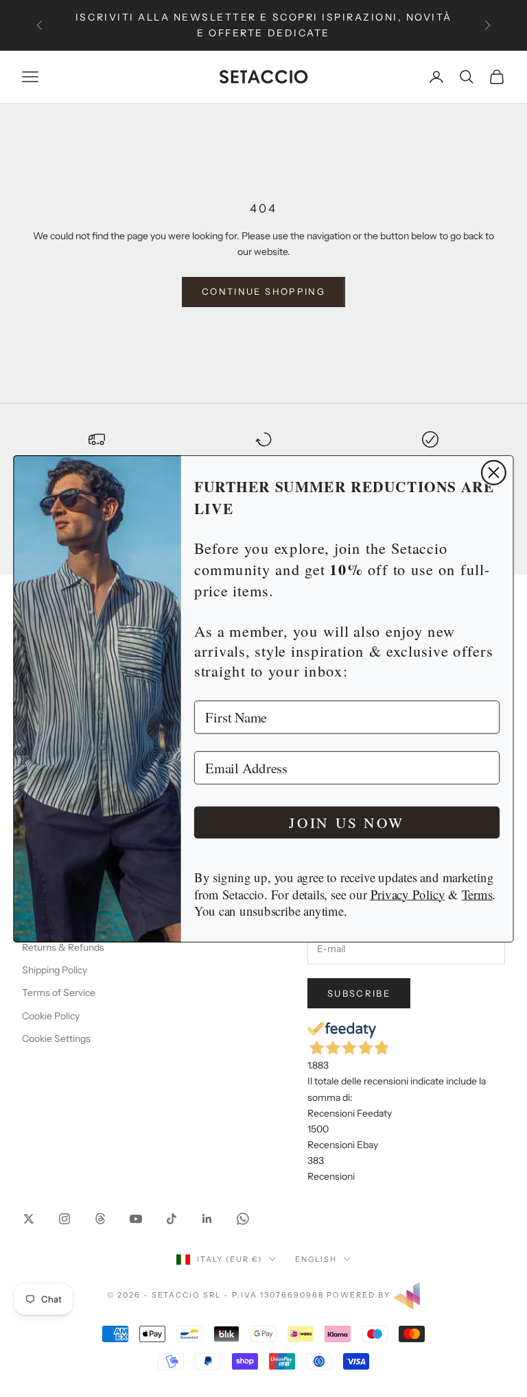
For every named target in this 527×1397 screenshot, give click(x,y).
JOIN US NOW (346, 821)
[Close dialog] (494, 472)
